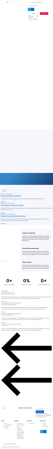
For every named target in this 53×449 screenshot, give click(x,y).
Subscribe (40, 411)
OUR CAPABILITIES (31, 16)
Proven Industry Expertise (11, 196)
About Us (31, 19)
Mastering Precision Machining (13, 216)
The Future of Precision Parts (12, 205)
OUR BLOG (36, 19)
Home (33, 13)
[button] (44, 13)
